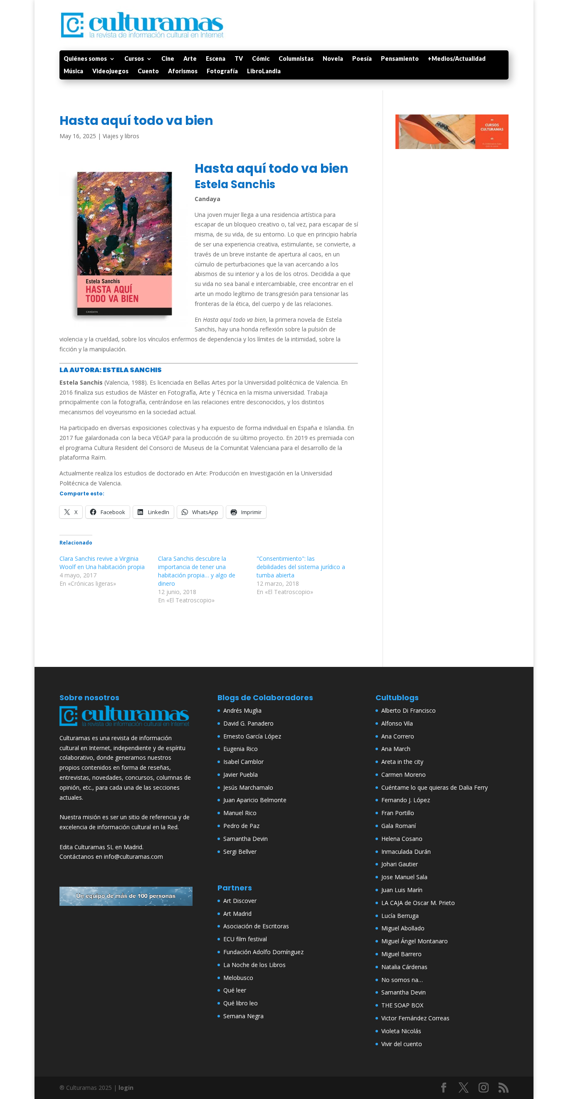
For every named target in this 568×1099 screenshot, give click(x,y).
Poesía (362, 59)
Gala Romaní (398, 826)
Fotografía (222, 71)
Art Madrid (237, 913)
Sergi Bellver (240, 851)
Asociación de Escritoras (256, 926)
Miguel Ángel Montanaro (414, 941)
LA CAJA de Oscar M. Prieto (418, 903)
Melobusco (238, 978)
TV (239, 59)
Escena (215, 59)
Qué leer (234, 990)
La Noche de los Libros (254, 965)
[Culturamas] (126, 728)
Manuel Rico (240, 813)
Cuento (148, 71)
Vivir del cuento (401, 1044)
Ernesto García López (252, 736)
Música (73, 71)
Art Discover (240, 901)
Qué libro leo (240, 1003)
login (126, 1088)
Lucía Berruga (400, 916)
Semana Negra (243, 1016)
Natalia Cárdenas (404, 967)
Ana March (395, 749)
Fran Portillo (397, 813)
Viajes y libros (121, 136)
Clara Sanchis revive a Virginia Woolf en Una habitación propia (102, 562)
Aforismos (183, 71)
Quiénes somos (85, 59)
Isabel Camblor (243, 762)
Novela (333, 59)
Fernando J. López (405, 800)
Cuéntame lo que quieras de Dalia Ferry (434, 787)
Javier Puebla (240, 774)
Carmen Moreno (403, 774)
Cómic (260, 59)
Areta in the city (402, 762)
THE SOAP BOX (402, 1005)
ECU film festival (245, 939)
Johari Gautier (399, 864)
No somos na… (402, 980)
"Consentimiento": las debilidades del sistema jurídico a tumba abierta (301, 566)
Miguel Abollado (403, 928)
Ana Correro (397, 736)
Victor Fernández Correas (415, 1018)
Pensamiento (400, 59)
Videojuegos (110, 71)
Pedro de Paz (241, 826)
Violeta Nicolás (401, 1031)
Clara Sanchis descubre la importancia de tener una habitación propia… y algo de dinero (196, 570)
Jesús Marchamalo (248, 787)
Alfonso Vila (397, 723)
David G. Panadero (248, 723)
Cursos (134, 59)
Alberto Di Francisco (408, 710)
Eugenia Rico (240, 749)
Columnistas (296, 59)
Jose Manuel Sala (404, 877)
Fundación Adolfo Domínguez (263, 952)
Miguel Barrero (401, 954)
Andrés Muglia (242, 710)
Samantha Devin (245, 839)
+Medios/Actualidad (457, 59)
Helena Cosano (401, 839)
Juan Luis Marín (401, 890)
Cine (167, 59)
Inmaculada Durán (406, 851)
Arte (190, 59)
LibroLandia (264, 71)
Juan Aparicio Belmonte (254, 800)
